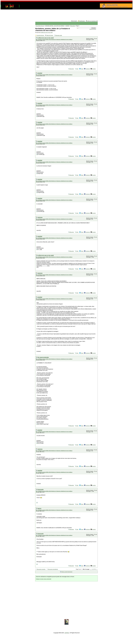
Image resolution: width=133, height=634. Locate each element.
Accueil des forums (40, 25)
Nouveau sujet (59, 35)
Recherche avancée (93, 29)
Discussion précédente (53, 569)
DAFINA (66, 632)
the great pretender (43, 357)
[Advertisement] (66, 14)
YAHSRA (67, 25)
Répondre (71, 68)
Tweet (82, 68)
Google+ (94, 68)
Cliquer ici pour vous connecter (43, 579)
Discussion (72, 25)
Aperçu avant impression (66, 571)
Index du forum (49, 35)
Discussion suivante (41, 569)
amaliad (39, 73)
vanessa (39, 217)
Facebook (88, 68)
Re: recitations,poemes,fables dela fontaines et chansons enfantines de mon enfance (54, 39)
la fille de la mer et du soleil (47, 32)
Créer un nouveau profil (92, 21)
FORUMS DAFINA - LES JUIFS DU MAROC (54, 25)
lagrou (39, 508)
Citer (77, 68)
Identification (82, 21)
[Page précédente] (90, 569)
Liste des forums (40, 35)
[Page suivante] (96, 569)
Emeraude (40, 489)
